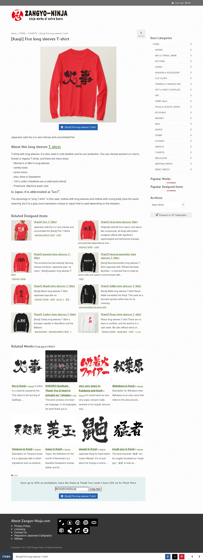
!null (74, 395)
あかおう (60, 299)
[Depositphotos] (78, 522)
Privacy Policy (22, 526)
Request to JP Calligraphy (172, 215)
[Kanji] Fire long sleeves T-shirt (80, 127)
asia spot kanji (41, 331)
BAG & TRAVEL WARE (166, 55)
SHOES (158, 129)
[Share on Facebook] (167, 556)
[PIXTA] (61, 530)
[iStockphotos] (78, 530)
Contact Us (20, 532)
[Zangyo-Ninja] (39, 15)
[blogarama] (70, 530)
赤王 (67, 299)
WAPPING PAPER (163, 163)
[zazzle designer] (86, 530)
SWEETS (159, 146)
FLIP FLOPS (161, 78)
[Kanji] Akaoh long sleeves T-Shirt (54, 285)
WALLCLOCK (161, 158)
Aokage (31, 386)
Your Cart (182, 2)
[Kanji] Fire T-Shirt (45, 221)
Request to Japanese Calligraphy (33, 535)
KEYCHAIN (160, 112)
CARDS (158, 66)
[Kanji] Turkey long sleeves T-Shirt (55, 314)
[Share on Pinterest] (181, 556)
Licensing (19, 529)
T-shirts (54, 147)
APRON (158, 49)
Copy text (95, 489)
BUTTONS (160, 61)
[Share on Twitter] (174, 556)
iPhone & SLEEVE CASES (167, 106)
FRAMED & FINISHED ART (168, 83)
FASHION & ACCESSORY (167, 72)
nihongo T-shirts (86, 247)
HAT (157, 95)
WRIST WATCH (162, 169)
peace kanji (122, 331)
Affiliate (18, 538)
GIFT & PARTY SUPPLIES (167, 89)
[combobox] (167, 205)
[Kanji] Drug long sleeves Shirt (119, 221)
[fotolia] (94, 522)
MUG (157, 123)
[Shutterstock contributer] (61, 522)
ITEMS (156, 44)
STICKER (159, 140)
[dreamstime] (86, 522)
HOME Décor (161, 101)
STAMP (158, 135)
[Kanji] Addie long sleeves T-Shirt (121, 285)
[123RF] (70, 522)
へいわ (138, 331)
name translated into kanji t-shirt (92, 307)
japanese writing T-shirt (45, 235)
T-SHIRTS (159, 152)
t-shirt (58, 235)
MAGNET (159, 118)
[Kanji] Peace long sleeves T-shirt (121, 314)
